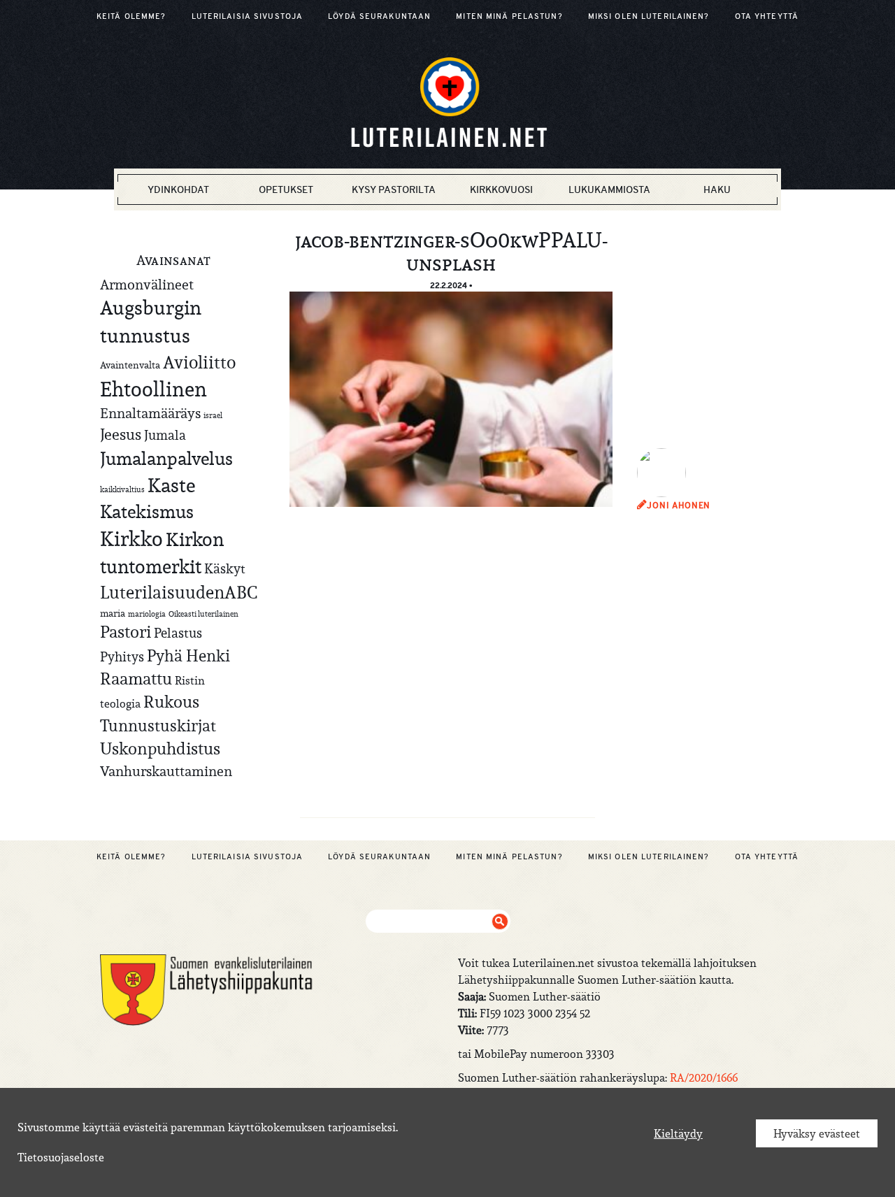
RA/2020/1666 (704, 1077)
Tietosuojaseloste (60, 1157)
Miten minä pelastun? (509, 16)
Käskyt (224, 568)
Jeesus (120, 434)
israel (212, 415)
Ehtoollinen (153, 389)
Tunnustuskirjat (158, 725)
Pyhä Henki (188, 655)
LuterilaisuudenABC (178, 592)
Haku (717, 189)
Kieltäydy (678, 1133)
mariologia (147, 614)
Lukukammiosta (609, 189)
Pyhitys (122, 656)
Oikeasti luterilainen (203, 614)
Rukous (171, 701)
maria (112, 613)
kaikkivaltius (122, 489)
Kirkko (131, 539)
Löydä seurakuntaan (379, 16)
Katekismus (147, 512)
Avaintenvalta (130, 365)
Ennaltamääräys (150, 413)
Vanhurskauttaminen (166, 771)
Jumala (165, 435)
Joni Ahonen (678, 505)
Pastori (125, 632)
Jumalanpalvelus (166, 458)
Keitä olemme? (131, 16)
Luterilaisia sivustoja (247, 16)
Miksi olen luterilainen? (649, 16)
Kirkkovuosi (501, 189)
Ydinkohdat (178, 189)
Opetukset (286, 189)
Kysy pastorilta (394, 189)
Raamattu (136, 678)
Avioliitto (199, 362)
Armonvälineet (147, 284)
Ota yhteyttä (767, 16)
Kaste (171, 485)
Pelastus (178, 632)
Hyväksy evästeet (816, 1133)
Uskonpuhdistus (160, 748)
